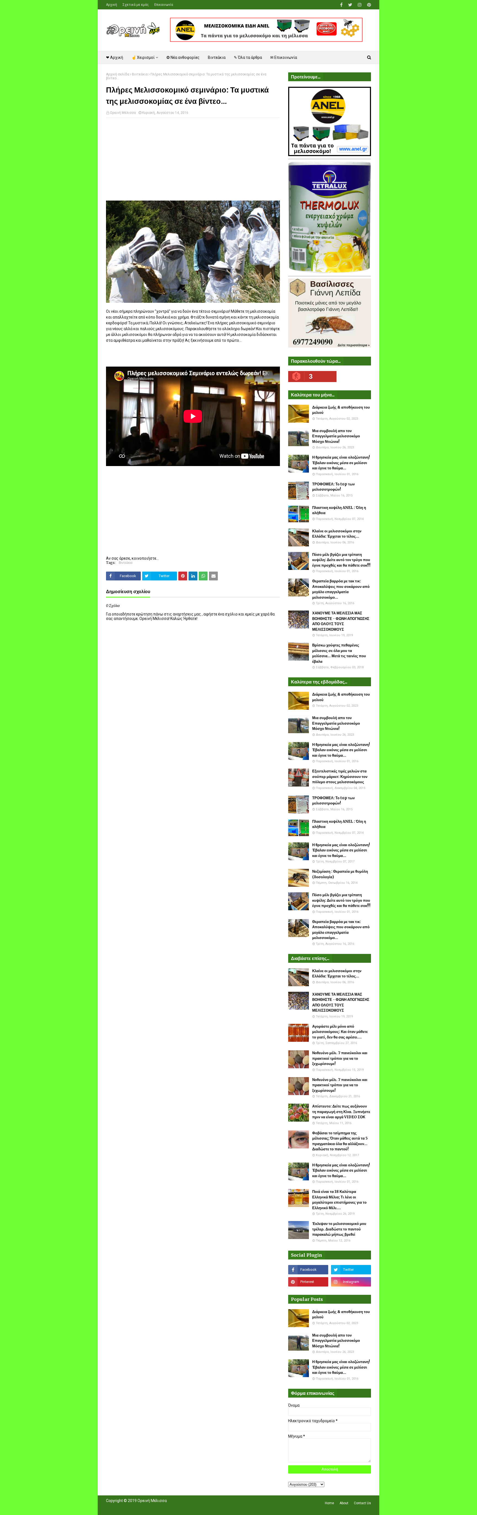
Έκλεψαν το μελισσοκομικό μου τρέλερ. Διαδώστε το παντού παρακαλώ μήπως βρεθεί (339, 1229)
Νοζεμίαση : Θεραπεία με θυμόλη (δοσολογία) (340, 874)
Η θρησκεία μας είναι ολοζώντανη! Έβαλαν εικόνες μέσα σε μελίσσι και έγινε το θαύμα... (341, 462)
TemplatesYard (146, 1507)
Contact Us (362, 1503)
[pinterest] (368, 5)
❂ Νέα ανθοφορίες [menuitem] (183, 57)
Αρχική (111, 5)
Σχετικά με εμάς (136, 5)
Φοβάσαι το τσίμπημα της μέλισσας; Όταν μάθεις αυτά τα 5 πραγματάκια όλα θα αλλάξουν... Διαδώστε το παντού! (340, 1141)
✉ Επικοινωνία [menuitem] (283, 57)
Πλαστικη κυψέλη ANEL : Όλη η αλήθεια (339, 510)
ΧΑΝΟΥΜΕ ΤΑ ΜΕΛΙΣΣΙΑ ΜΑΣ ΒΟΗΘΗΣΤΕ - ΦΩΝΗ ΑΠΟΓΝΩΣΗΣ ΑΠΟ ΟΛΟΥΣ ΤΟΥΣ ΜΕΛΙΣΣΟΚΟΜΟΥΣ (340, 621)
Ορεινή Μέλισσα (123, 113)
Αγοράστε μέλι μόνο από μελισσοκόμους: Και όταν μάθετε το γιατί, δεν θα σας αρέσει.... (340, 1032)
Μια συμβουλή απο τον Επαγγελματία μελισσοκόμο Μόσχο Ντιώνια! (336, 436)
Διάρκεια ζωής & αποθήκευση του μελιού (341, 410)
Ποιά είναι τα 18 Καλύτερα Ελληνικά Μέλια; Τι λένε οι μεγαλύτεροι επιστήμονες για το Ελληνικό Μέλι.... (339, 1199)
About (344, 1503)
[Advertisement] (193, 162)
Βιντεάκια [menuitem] (217, 57)
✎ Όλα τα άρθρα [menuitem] (248, 57)
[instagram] (359, 5)
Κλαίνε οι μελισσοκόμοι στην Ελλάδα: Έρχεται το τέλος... (336, 534)
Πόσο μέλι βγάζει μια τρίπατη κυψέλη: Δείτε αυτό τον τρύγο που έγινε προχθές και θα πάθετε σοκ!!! (341, 560)
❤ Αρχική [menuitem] (114, 57)
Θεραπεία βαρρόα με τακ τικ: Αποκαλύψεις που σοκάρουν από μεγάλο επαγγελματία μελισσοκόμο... (341, 589)
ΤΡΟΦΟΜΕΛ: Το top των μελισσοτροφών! (333, 487)
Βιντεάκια (140, 74)
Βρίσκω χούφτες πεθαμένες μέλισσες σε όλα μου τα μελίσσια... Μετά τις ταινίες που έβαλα (339, 653)
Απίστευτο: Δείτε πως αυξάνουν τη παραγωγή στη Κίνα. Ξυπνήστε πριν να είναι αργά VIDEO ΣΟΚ (341, 1111)
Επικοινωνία (163, 5)
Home (329, 1503)
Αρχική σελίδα (117, 74)
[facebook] (341, 5)
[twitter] (350, 5)
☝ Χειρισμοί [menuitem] (143, 57)
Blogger (184, 1507)
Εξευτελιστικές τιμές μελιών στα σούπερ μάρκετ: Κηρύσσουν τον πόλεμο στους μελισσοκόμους (339, 776)
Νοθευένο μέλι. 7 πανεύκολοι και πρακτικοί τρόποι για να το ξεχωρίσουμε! (339, 1058)
